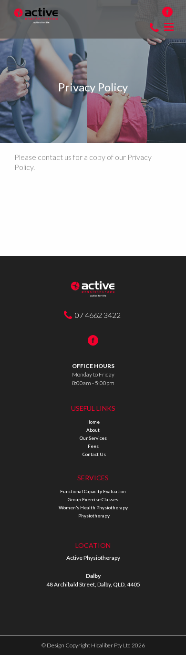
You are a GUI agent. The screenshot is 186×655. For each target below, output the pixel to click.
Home (93, 422)
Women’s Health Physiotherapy (93, 507)
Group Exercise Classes (93, 499)
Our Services (93, 438)
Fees (93, 446)
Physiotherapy (94, 515)
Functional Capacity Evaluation (93, 491)
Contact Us (94, 454)
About (93, 430)
